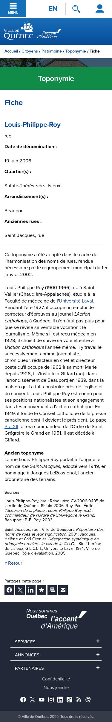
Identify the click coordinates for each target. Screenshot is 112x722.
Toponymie (75, 51)
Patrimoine (52, 51)
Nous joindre (56, 687)
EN (53, 9)
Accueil (11, 51)
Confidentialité (56, 679)
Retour (15, 562)
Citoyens (30, 51)
